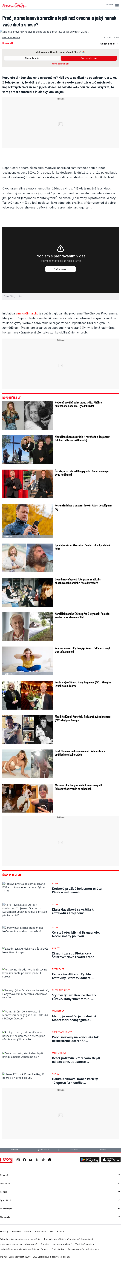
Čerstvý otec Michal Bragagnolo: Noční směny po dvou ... (76, 934)
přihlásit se (109, 5)
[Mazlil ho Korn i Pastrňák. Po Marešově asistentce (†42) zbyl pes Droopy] (27, 729)
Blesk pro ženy (61, 990)
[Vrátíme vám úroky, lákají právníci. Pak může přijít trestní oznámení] (27, 661)
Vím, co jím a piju (26, 313)
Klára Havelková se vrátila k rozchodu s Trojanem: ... (73, 911)
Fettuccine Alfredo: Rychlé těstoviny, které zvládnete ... (73, 976)
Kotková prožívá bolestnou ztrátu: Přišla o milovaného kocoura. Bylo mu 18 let (78, 404)
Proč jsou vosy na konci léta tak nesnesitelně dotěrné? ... (75, 1039)
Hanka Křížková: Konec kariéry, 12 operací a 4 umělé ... (75, 1081)
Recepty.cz (58, 969)
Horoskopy (73, 1150)
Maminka (14, 1150)
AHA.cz (56, 948)
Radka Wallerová (11, 37)
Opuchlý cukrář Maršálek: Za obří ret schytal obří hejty (82, 547)
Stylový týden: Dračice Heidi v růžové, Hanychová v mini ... (74, 997)
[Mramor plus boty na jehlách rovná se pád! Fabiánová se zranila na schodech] (27, 798)
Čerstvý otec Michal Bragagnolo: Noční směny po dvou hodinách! (82, 473)
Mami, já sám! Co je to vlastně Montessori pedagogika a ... (74, 1018)
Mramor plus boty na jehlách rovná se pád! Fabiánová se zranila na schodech (78, 787)
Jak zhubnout (43, 1150)
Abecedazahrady (62, 1032)
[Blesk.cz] (6, 1160)
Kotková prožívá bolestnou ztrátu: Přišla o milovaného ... (77, 890)
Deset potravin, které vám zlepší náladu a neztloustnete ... (76, 1060)
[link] (18, 1160)
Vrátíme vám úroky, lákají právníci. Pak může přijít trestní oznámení (82, 649)
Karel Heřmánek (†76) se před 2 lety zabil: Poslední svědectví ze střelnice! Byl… (82, 615)
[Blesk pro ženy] (14, 8)
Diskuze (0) (8, 43)
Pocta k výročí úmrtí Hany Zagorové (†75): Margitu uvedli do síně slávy (83, 684)
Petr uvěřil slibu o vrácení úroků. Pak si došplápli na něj (83, 507)
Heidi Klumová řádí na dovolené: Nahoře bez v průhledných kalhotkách (80, 752)
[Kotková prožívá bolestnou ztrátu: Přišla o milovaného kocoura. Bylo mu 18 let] (27, 415)
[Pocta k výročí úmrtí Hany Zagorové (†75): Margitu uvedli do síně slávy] (27, 695)
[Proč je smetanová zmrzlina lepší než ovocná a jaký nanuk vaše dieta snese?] (44, 31)
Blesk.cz (57, 883)
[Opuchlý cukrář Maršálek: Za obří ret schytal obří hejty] (27, 558)
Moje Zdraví (59, 1052)
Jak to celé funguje (60, 64)
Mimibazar (58, 1011)
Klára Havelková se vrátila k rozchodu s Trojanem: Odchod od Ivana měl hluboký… (82, 438)
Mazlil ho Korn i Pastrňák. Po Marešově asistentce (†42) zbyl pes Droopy (82, 718)
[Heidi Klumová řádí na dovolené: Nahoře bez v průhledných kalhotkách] (27, 763)
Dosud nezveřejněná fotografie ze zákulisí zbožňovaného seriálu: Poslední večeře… (78, 581)
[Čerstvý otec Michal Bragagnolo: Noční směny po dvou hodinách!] (27, 484)
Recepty (103, 1150)
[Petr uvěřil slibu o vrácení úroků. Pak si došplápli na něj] (27, 521)
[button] (116, 5)
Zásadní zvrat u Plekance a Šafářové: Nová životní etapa (73, 955)
